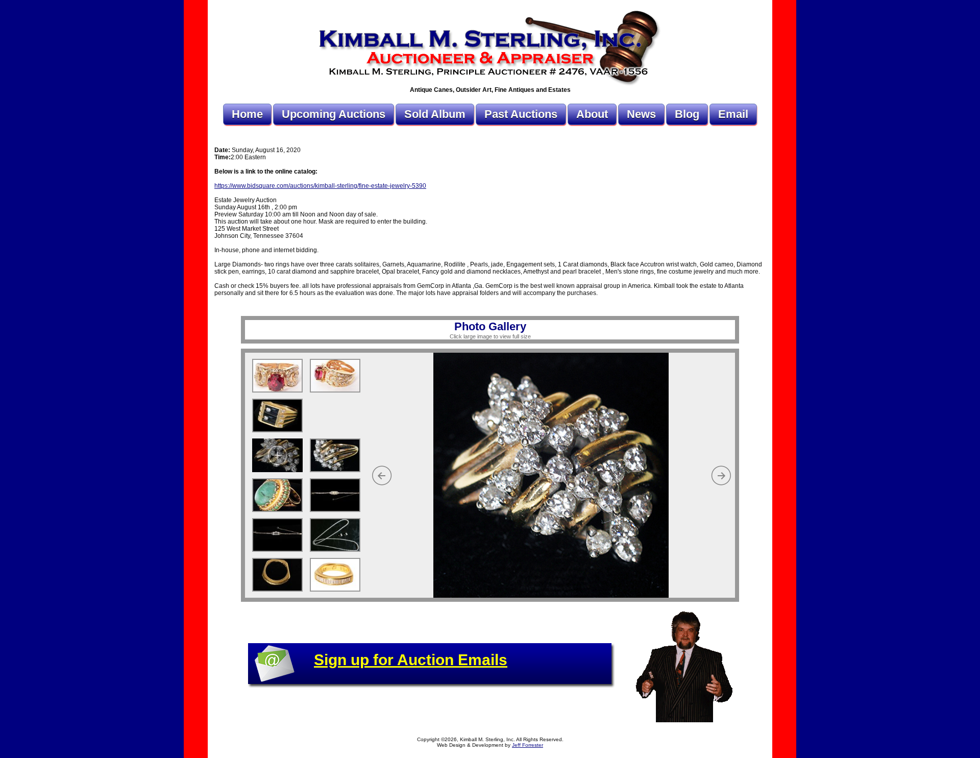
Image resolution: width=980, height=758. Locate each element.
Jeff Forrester (527, 745)
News (641, 114)
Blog (687, 114)
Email (733, 114)
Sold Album (434, 114)
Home (247, 114)
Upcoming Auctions (333, 114)
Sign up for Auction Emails (410, 659)
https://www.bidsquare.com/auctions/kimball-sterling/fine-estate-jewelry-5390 (320, 185)
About (592, 114)
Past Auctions (520, 114)
